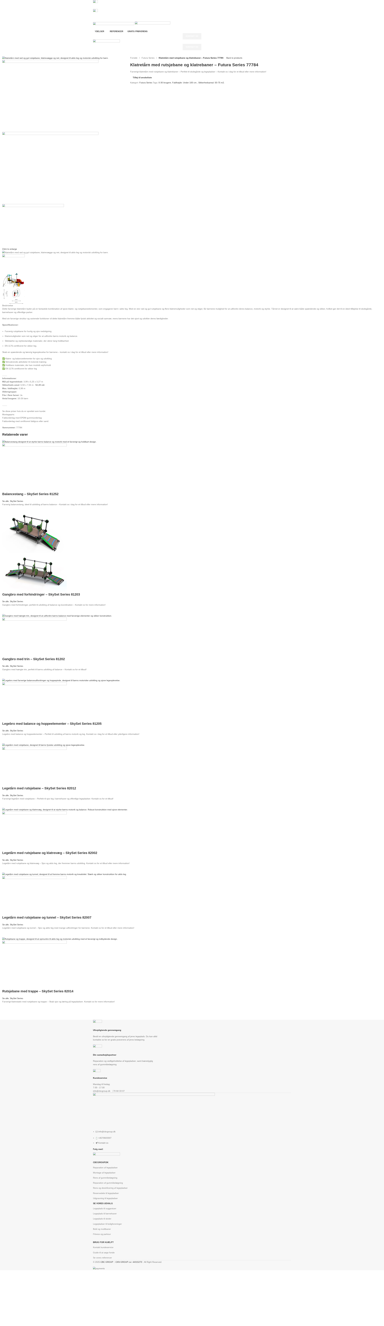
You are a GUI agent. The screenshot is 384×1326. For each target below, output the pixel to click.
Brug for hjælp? (103, 1242)
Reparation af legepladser (105, 1167)
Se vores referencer (102, 1257)
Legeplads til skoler (102, 1218)
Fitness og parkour (102, 1234)
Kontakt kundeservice (103, 1247)
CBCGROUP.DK (100, 1162)
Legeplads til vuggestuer (104, 1208)
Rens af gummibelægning (105, 1178)
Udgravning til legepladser (105, 1198)
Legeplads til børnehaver (105, 1213)
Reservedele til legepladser (106, 1193)
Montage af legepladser (104, 1172)
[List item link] (192, 635)
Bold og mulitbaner (102, 1229)
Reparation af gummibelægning (108, 1183)
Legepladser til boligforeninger (107, 1224)
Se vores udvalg (103, 1203)
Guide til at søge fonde (104, 1252)
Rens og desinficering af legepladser (110, 1188)
